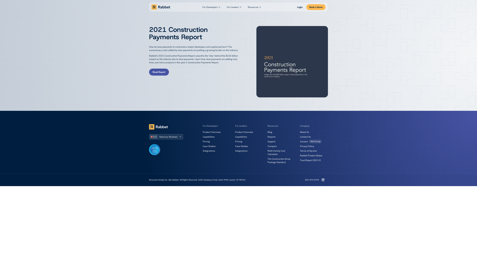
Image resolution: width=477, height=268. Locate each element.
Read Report (159, 72)
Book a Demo (316, 7)
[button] (211, 7)
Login (300, 7)
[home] (160, 7)
